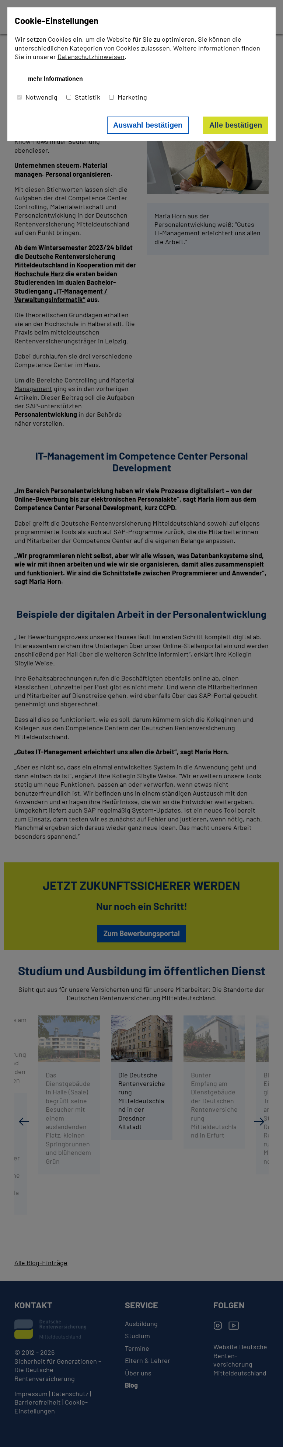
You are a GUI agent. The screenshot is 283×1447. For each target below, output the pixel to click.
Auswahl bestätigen (147, 125)
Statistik (87, 97)
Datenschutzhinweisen (91, 56)
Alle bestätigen (235, 125)
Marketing (132, 97)
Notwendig (41, 97)
